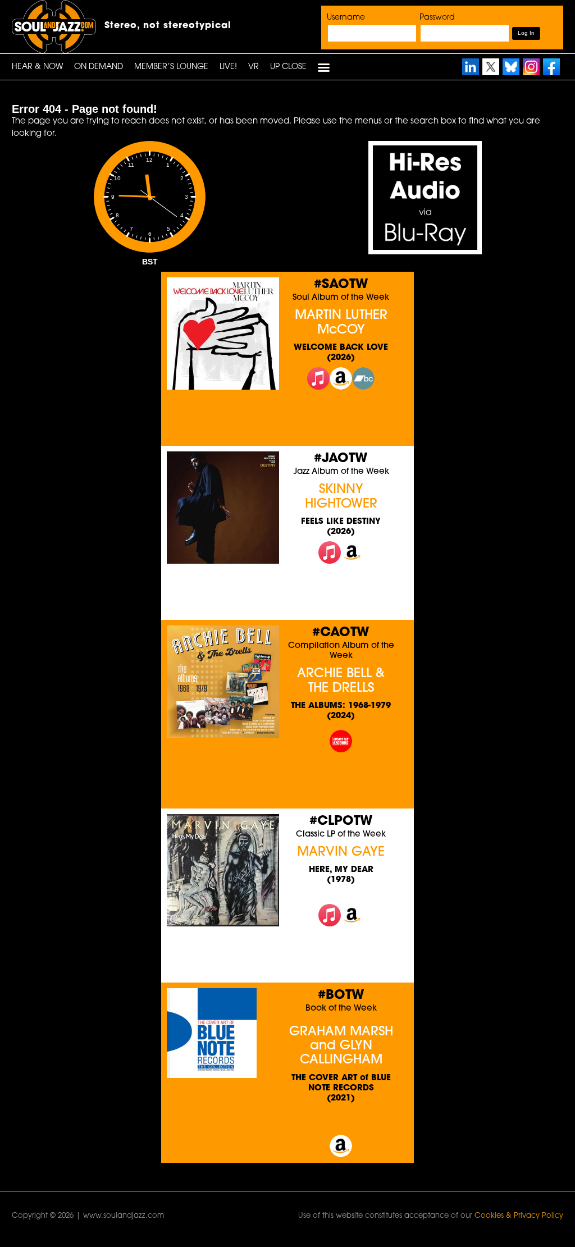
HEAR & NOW (37, 67)
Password (437, 17)
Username (346, 17)
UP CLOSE (288, 67)
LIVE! (228, 67)
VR (253, 67)
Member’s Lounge (171, 67)
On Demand (98, 67)
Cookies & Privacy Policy (518, 1215)
